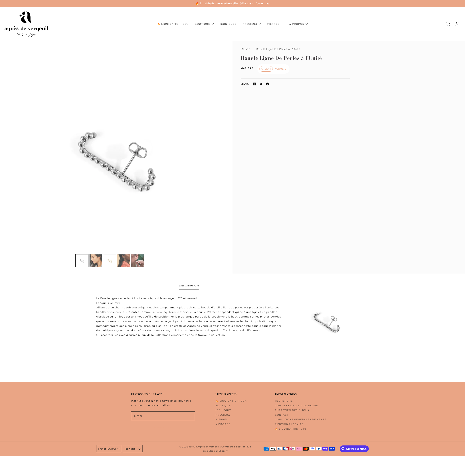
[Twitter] (261, 84)
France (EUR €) (107, 448)
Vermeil (280, 68)
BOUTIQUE (223, 405)
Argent (266, 68)
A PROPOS (222, 424)
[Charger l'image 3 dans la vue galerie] (109, 260)
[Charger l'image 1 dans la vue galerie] (81, 260)
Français (130, 448)
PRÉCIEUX (222, 414)
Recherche (284, 400)
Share (245, 83)
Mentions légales (289, 424)
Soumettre (163, 427)
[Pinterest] (267, 84)
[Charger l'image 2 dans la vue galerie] (95, 260)
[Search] (448, 24)
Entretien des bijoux (292, 410)
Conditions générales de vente (300, 419)
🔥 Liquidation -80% (231, 400)
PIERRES (221, 419)
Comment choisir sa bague (296, 405)
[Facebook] (254, 84)
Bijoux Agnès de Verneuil (204, 446)
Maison (245, 49)
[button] (448, 23)
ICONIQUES (223, 410)
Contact (282, 414)
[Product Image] (116, 157)
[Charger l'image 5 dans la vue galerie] (137, 260)
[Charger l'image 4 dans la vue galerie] (123, 260)
